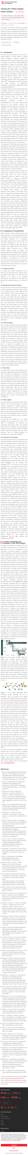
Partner (2, 1124)
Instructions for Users (6, 1118)
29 (11, 538)
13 (18, 179)
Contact (2, 1122)
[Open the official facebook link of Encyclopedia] (15, 1107)
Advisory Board (4, 1116)
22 (26, 280)
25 (21, 434)
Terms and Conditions (18, 1082)
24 (19, 434)
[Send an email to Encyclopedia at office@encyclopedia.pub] (2, 1107)
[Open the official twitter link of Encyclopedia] (5, 1107)
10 (17, 138)
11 (8, 155)
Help (2, 1120)
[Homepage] (3, 2)
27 (26, 475)
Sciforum (3, 1131)
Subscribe (5, 1102)
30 (13, 538)
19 (19, 253)
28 (8, 496)
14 (21, 185)
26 (9, 463)
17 (11, 214)
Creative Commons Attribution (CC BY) (14, 1078)
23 (1, 281)
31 (18, 547)
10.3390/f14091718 (9, 762)
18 (21, 227)
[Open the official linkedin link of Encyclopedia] (9, 1107)
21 (23, 261)
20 (22, 261)
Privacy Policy (4, 1084)
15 (2, 210)
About (2, 1114)
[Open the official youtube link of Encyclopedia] (12, 1107)
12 (17, 179)
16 (3, 210)
